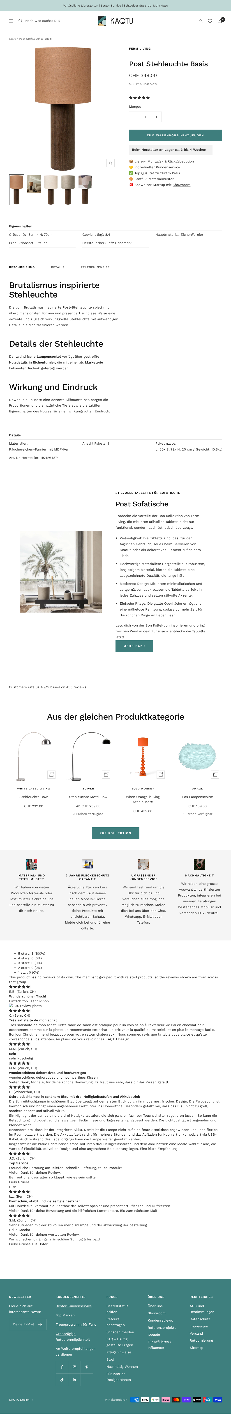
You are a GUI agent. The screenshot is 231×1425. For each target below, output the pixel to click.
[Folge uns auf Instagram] (74, 1367)
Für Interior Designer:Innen (118, 1377)
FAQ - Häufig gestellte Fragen (119, 1342)
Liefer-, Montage (148, 161)
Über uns (155, 1306)
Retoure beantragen (115, 1322)
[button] (140, 98)
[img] (19, 987)
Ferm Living (140, 48)
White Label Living (33, 788)
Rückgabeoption (181, 161)
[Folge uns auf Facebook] (62, 1367)
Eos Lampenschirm (197, 797)
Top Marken (65, 1315)
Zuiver (88, 788)
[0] (210, 21)
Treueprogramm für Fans (76, 1324)
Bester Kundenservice (74, 1306)
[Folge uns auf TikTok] (62, 1379)
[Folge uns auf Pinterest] (87, 1367)
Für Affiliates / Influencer (159, 1345)
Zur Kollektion (116, 833)
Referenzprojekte (162, 1328)
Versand (196, 1333)
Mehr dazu (160, 5)
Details (58, 267)
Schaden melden (120, 1332)
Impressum (199, 1326)
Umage (197, 788)
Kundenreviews (160, 1320)
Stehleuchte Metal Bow (88, 797)
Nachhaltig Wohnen (122, 1367)
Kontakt (154, 1335)
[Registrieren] (40, 1324)
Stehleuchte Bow (33, 797)
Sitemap (196, 1348)
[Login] (201, 21)
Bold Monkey (143, 788)
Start (12, 38)
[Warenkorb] (219, 21)
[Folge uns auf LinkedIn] (74, 1379)
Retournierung (201, 1340)
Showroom (181, 185)
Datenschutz (200, 1319)
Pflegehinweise (95, 267)
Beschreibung (22, 267)
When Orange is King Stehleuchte (143, 799)
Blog (110, 1359)
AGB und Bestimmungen (202, 1309)
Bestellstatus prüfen (117, 1309)
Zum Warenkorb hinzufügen (175, 135)
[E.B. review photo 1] (25, 1006)
